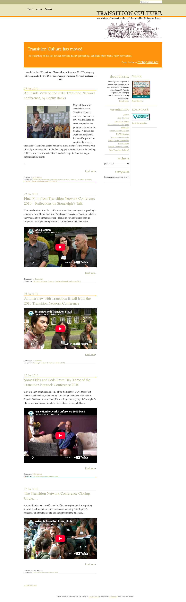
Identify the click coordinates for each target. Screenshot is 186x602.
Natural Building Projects (119, 131)
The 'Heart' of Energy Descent (43, 281)
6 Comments (37, 177)
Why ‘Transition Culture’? (119, 150)
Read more (90, 171)
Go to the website (139, 123)
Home (30, 9)
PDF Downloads (122, 134)
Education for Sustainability (59, 179)
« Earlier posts (30, 584)
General (73, 179)
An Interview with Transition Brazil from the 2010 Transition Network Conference (57, 301)
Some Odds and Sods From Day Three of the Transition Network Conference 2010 (57, 382)
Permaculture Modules (120, 137)
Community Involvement (41, 179)
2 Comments (37, 474)
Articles (126, 115)
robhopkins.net (147, 61)
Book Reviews (123, 118)
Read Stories (137, 101)
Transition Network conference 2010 (44, 181)
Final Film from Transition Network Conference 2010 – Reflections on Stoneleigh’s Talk (59, 201)
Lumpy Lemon (94, 596)
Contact (48, 9)
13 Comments (38, 279)
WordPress (113, 596)
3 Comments (37, 360)
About (39, 9)
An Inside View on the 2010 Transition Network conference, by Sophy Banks (59, 95)
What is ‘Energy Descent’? (118, 147)
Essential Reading (122, 121)
